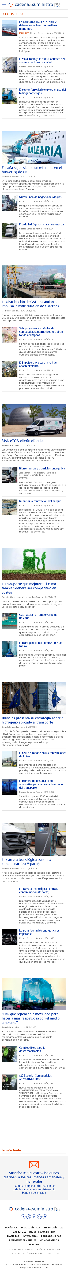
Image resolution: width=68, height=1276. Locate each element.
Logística (11, 1227)
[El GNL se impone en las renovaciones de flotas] (9, 759)
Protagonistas (51, 1236)
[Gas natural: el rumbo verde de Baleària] (9, 621)
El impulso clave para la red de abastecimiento (38, 364)
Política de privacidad (48, 1249)
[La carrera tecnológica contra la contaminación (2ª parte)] (34, 839)
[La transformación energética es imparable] (9, 937)
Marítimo (13, 1236)
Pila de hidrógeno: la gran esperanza (41, 224)
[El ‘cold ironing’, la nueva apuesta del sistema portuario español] (9, 65)
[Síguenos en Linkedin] (34, 1217)
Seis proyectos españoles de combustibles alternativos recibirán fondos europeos (41, 332)
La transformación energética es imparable (39, 932)
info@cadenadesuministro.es (34, 1267)
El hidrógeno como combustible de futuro (40, 644)
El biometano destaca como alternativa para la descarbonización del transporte (41, 784)
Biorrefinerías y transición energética (42, 468)
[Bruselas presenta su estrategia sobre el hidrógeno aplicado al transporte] (34, 698)
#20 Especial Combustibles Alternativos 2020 (35, 1077)
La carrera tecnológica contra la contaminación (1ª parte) (39, 890)
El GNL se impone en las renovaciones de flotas (42, 754)
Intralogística (53, 1227)
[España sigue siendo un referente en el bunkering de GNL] (34, 147)
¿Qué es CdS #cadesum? (20, 1249)
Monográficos (49, 1240)
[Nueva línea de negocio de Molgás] (9, 203)
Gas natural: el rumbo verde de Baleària (38, 616)
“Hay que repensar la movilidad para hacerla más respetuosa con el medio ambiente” (31, 1018)
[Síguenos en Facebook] (23, 1217)
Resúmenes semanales (22, 1240)
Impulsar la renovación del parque (40, 501)
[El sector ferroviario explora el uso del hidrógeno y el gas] (9, 96)
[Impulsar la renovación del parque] (9, 507)
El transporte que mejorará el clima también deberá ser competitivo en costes (29, 588)
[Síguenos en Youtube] (39, 1217)
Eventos (34, 1244)
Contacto (14, 1253)
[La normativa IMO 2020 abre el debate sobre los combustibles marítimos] (9, 28)
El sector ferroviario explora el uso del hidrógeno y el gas (42, 91)
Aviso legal (53, 1253)
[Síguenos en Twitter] (29, 1217)
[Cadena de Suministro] (34, 1211)
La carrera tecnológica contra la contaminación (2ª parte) (26, 861)
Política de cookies (33, 1253)
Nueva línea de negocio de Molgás (40, 197)
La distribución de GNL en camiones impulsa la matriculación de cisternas (30, 304)
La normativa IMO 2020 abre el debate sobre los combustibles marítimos (38, 25)
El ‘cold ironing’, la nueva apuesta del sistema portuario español (42, 60)
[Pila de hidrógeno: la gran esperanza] (9, 231)
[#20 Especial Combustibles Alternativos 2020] (9, 1082)
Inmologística (30, 1227)
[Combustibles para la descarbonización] (9, 1054)
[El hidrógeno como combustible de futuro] (9, 649)
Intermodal (30, 1236)
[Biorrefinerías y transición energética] (9, 475)
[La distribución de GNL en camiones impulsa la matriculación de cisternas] (34, 281)
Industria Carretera (42, 1231)
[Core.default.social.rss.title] (45, 1217)
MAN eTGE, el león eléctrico (23, 440)
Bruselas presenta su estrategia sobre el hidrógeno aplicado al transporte (33, 720)
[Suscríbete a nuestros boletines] (34, 1178)
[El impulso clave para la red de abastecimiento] (9, 369)
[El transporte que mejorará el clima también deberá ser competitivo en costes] (34, 564)
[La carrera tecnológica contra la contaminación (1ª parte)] (9, 895)
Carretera (19, 1231)
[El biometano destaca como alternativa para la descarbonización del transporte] (9, 787)
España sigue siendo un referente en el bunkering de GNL (32, 169)
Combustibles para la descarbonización (32, 1049)
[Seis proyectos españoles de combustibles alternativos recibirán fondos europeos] (9, 335)
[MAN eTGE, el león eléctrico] (34, 420)
